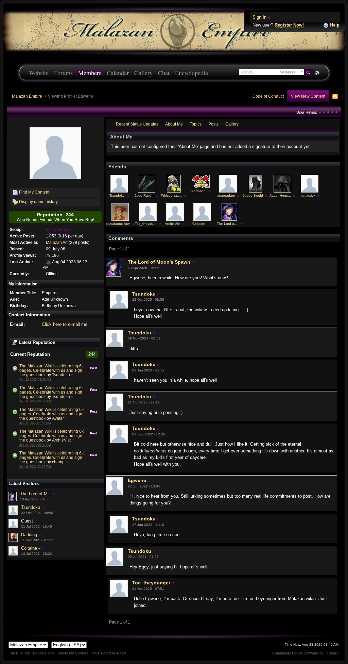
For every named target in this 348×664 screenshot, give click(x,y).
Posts (213, 124)
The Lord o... (227, 224)
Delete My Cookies (73, 653)
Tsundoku (61, 374)
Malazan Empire (27, 96)
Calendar (118, 73)
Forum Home (44, 653)
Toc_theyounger (151, 582)
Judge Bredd (253, 195)
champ (58, 462)
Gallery (143, 73)
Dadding (29, 534)
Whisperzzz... (171, 195)
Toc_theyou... (145, 224)
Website (39, 73)
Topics (196, 124)
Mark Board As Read (108, 653)
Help (334, 25)
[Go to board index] (174, 30)
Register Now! (289, 25)
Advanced (317, 72)
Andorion (198, 191)
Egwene (137, 480)
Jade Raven (144, 195)
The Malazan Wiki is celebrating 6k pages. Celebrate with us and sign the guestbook (51, 370)
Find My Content (33, 192)
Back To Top (20, 653)
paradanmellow (117, 224)
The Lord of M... (36, 493)
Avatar (58, 418)
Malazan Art (57, 242)
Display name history (38, 201)
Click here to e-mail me (64, 324)
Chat (164, 73)
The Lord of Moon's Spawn (159, 262)
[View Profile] (72, 374)
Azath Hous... (280, 195)
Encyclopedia (191, 73)
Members (89, 73)
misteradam (226, 195)
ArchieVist (61, 440)
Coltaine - (30, 548)
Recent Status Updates (137, 124)
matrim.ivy (307, 195)
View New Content (308, 96)
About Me (174, 124)
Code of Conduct (268, 96)
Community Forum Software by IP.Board (305, 653)
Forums (63, 73)
